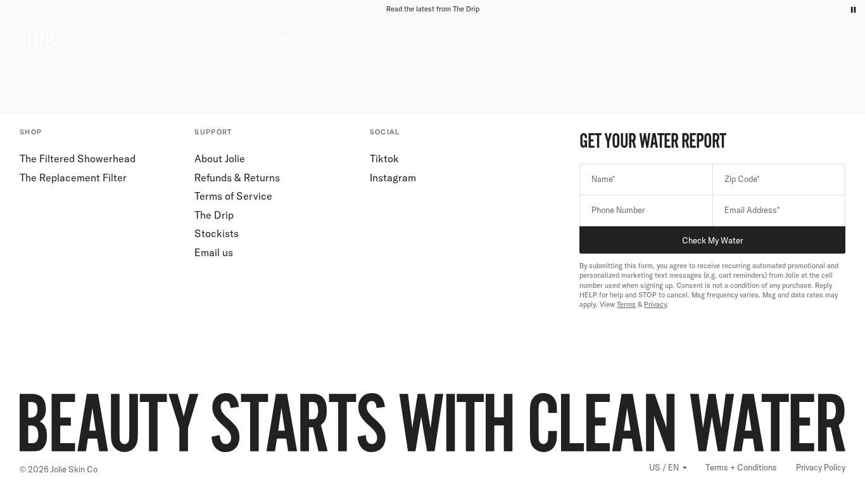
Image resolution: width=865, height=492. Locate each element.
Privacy (655, 304)
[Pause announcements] (853, 9)
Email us (213, 252)
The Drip (214, 215)
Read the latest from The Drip (432, 8)
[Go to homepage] (117, 37)
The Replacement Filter (73, 177)
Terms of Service (233, 196)
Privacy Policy (820, 467)
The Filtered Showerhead (78, 158)
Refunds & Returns (237, 177)
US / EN (664, 467)
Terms (626, 304)
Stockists (216, 233)
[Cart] (838, 38)
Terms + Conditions (741, 467)
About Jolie (219, 158)
